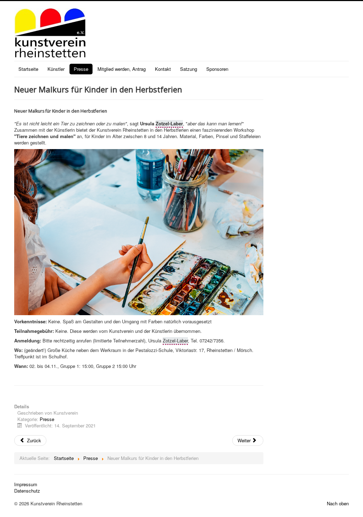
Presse (81, 69)
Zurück (33, 440)
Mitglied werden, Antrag (121, 69)
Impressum (25, 484)
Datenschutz (27, 491)
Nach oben (338, 503)
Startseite (28, 69)
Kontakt (163, 69)
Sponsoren (217, 69)
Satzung (188, 69)
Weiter (245, 440)
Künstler (56, 69)
